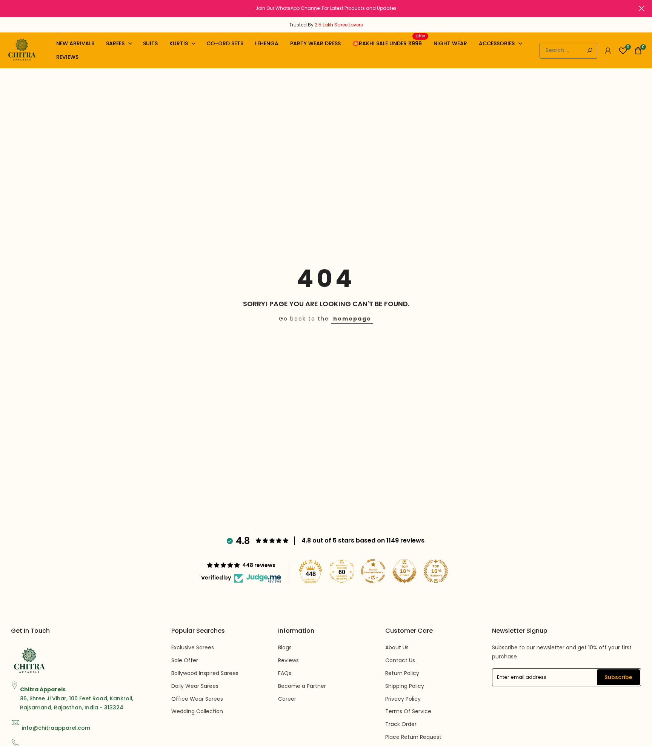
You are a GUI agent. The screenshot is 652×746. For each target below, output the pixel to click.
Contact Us (400, 660)
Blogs (285, 647)
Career (287, 699)
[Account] (607, 50)
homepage (352, 318)
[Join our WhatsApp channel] (326, 8)
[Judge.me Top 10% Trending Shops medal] (436, 571)
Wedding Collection (197, 711)
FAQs (284, 673)
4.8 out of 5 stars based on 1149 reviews (362, 540)
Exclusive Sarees (192, 647)
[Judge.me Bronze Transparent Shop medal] (373, 571)
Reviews (288, 660)
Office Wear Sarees (197, 699)
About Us (397, 647)
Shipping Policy (404, 686)
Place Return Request (413, 737)
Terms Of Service (408, 711)
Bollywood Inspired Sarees (204, 673)
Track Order (401, 724)
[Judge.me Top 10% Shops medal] (404, 571)
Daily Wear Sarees (194, 686)
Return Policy (402, 673)
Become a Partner (302, 686)
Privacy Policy (403, 699)
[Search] (590, 50)
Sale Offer (184, 660)
